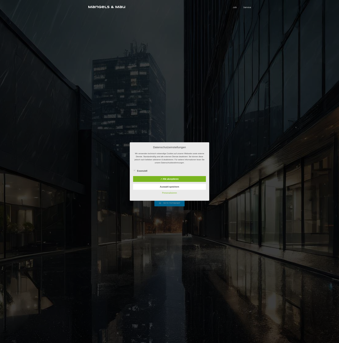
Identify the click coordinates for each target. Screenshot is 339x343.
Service (247, 7)
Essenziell (142, 171)
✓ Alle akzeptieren (169, 179)
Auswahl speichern (169, 187)
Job (235, 7)
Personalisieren (169, 193)
